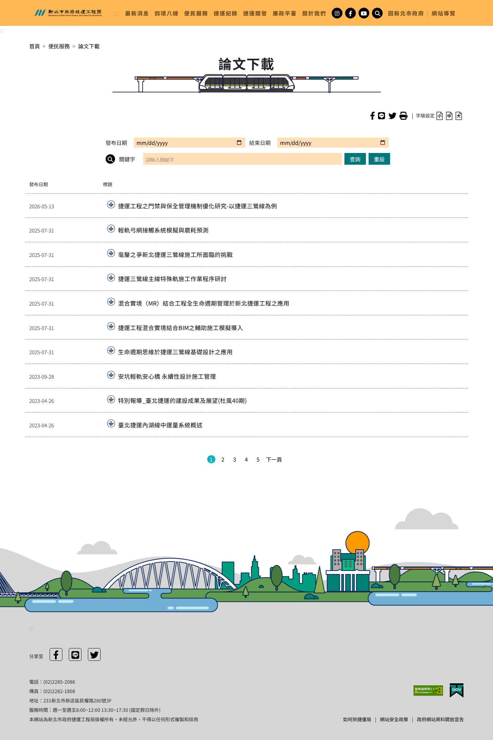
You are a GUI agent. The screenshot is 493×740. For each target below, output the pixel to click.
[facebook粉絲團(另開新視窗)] (350, 13)
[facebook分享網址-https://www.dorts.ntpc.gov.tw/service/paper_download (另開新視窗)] (372, 115)
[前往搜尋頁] (377, 13)
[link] (137, 13)
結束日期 (260, 143)
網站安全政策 (394, 719)
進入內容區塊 (16, 4)
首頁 (34, 46)
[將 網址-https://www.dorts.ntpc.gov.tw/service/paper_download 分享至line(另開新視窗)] (75, 654)
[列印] (403, 115)
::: (117, 13)
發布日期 (116, 143)
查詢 (355, 159)
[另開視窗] (429, 689)
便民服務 (59, 46)
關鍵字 (126, 159)
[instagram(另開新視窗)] (337, 13)
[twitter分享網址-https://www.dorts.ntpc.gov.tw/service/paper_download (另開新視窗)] (392, 115)
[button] (439, 115)
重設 (379, 159)
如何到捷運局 (357, 719)
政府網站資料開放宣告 (440, 719)
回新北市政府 (406, 13)
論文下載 (89, 46)
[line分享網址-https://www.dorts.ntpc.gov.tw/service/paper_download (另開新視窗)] (381, 115)
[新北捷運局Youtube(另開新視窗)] (364, 13)
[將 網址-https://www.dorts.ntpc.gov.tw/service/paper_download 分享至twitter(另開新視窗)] (94, 654)
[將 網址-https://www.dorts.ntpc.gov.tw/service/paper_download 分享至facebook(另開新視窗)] (56, 654)
